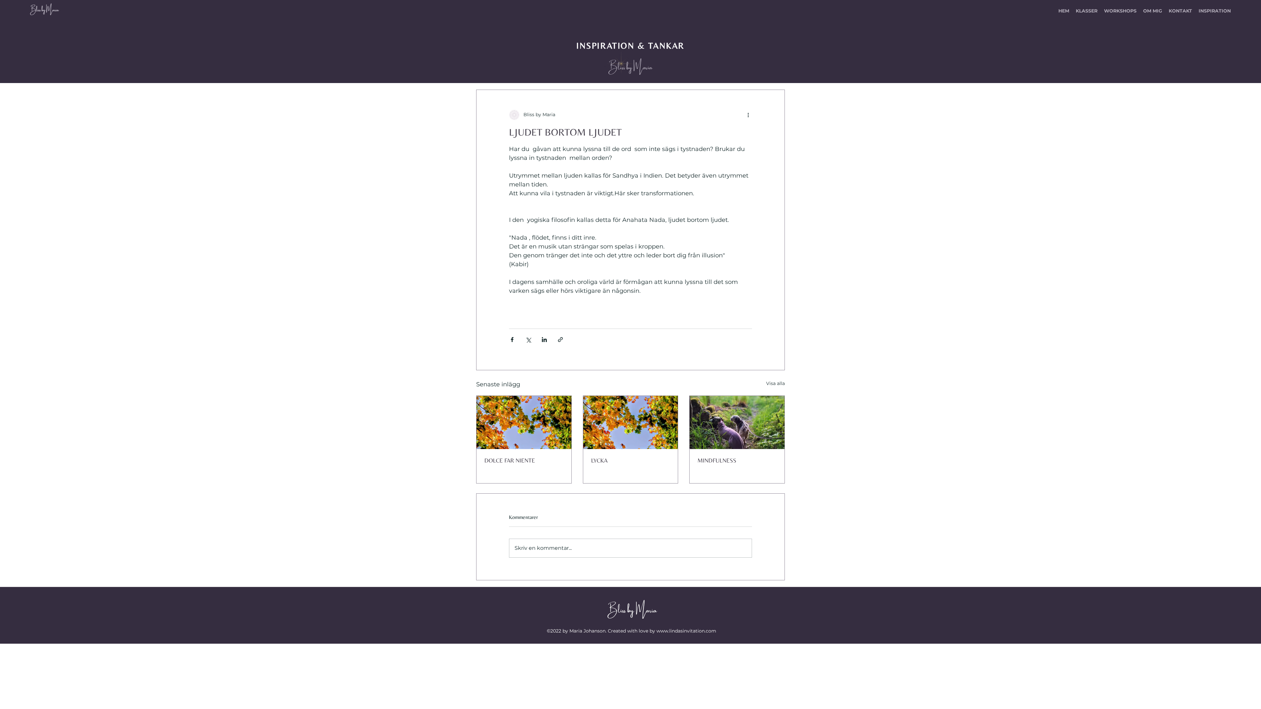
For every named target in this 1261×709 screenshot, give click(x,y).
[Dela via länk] (560, 339)
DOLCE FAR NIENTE (509, 460)
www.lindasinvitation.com (686, 631)
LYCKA (599, 460)
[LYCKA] (630, 422)
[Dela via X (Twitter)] (528, 339)
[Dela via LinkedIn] (544, 339)
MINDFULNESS (716, 460)
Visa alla (775, 383)
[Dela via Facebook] (512, 339)
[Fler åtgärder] (748, 115)
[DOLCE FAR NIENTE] (523, 422)
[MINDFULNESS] (737, 422)
